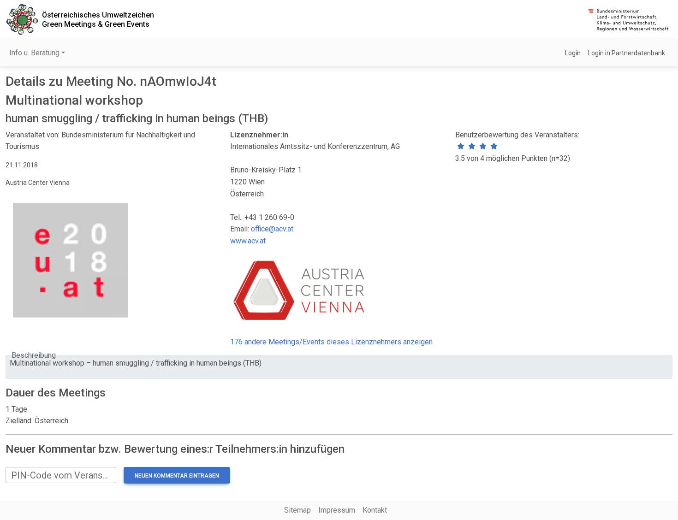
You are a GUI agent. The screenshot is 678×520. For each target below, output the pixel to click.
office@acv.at (272, 229)
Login (573, 53)
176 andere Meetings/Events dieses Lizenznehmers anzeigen (331, 341)
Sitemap (297, 510)
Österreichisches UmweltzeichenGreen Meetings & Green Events (98, 19)
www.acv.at (248, 240)
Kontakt (375, 510)
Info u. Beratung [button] (34, 52)
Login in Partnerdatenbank (626, 53)
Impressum (336, 510)
